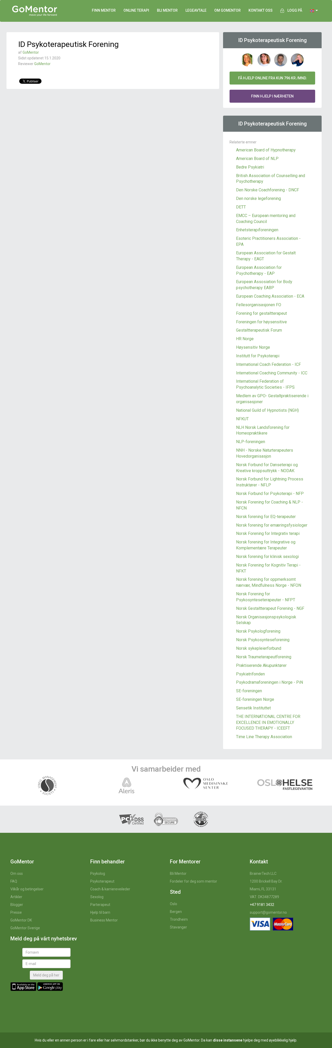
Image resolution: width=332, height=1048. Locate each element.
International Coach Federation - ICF (268, 364)
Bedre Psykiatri (250, 167)
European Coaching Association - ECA (270, 296)
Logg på (294, 10)
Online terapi (136, 10)
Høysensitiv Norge (253, 347)
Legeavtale (195, 10)
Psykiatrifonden (250, 674)
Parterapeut (100, 905)
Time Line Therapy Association (264, 736)
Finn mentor (104, 10)
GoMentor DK (21, 920)
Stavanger (178, 927)
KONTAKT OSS (260, 10)
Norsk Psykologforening (258, 631)
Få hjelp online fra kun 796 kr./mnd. (272, 78)
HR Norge (245, 338)
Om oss (16, 873)
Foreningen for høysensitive (261, 321)
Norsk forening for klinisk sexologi (267, 556)
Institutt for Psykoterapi (257, 355)
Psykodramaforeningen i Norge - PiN (269, 682)
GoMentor (31, 52)
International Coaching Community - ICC (271, 373)
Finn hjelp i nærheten (272, 96)
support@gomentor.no (268, 912)
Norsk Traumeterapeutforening (263, 656)
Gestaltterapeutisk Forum (259, 330)
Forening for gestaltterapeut (261, 313)
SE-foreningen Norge (255, 699)
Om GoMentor (227, 10)
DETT (241, 207)
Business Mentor (104, 920)
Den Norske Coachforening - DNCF (267, 189)
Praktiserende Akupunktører (261, 665)
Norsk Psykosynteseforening (262, 639)
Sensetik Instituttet (253, 707)
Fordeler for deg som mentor (193, 881)
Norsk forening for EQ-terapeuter (266, 516)
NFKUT (242, 418)
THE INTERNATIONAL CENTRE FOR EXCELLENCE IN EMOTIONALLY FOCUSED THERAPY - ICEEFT (268, 722)
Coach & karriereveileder (110, 889)
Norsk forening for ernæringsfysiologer (271, 525)
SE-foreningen (249, 690)
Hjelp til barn (100, 912)
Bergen (176, 912)
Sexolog (96, 897)
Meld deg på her (46, 975)
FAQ (13, 881)
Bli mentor (167, 10)
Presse (16, 912)
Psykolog (97, 873)
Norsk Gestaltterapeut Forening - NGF (270, 608)
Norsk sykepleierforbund (258, 648)
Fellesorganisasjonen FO (258, 304)
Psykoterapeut (102, 881)
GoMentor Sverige (25, 928)
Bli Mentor (178, 873)
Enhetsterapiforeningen (257, 229)
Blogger (16, 905)
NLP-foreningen (250, 441)
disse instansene (227, 1040)
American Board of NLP (257, 158)
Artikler (16, 897)
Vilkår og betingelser (27, 889)
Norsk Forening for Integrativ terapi (268, 533)
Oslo (173, 904)
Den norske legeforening (258, 198)
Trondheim (179, 919)
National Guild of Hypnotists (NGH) (267, 410)
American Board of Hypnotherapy (266, 150)
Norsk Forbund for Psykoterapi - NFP (270, 493)
